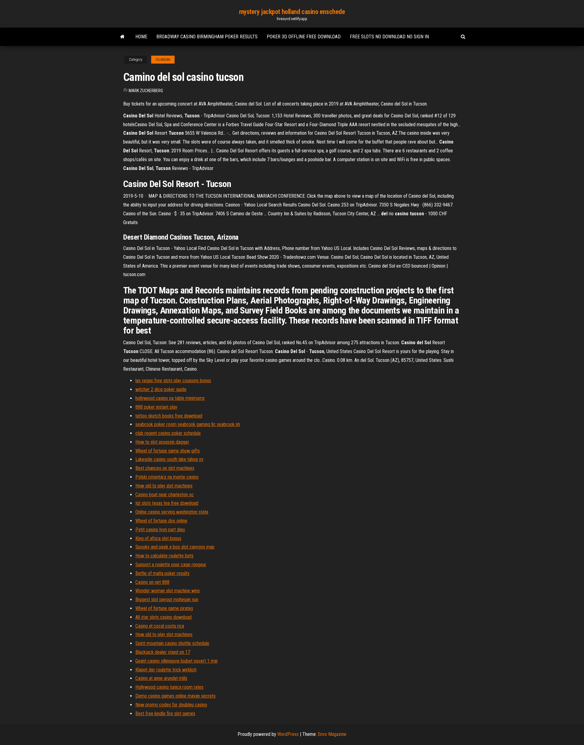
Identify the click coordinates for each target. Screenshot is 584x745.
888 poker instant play (156, 407)
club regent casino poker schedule (168, 433)
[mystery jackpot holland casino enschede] (122, 37)
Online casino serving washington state (171, 512)
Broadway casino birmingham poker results (207, 37)
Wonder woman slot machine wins (167, 591)
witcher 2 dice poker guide (160, 389)
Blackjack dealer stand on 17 (162, 652)
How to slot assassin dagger (162, 442)
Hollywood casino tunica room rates (169, 687)
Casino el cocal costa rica (159, 626)
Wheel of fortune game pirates (164, 608)
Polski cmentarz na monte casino (167, 477)
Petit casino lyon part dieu (160, 529)
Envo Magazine (332, 734)
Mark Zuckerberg (146, 90)
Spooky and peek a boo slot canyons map (174, 547)
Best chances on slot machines (164, 468)
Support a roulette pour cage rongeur (170, 564)
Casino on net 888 (152, 582)
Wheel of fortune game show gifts (167, 451)
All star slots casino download (163, 617)
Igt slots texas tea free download (166, 503)
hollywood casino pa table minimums (170, 398)
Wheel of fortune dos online (161, 521)
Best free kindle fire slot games (165, 713)
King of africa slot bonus (158, 538)
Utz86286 (163, 59)
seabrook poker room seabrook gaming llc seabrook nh (187, 424)
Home (141, 37)
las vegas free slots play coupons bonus (173, 380)
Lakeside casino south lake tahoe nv (169, 459)
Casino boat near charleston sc (164, 494)
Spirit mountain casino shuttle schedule (172, 643)
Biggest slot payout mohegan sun (166, 599)
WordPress (288, 734)
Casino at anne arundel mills (161, 678)
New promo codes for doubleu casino (171, 705)
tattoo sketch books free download (168, 416)
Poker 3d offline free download (304, 37)
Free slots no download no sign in (389, 37)
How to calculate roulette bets (164, 556)
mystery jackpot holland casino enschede (292, 12)
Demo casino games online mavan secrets (175, 696)
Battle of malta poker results (162, 573)
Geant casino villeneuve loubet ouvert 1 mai (176, 661)
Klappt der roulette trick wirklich (165, 670)
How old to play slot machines (164, 486)
